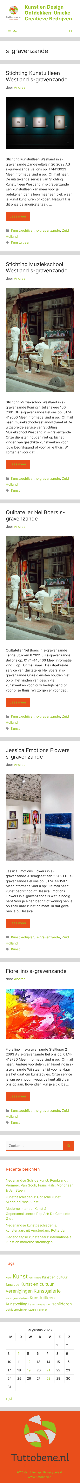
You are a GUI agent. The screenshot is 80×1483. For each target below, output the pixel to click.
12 (28, 1362)
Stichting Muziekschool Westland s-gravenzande (37, 267)
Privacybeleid (52, 1472)
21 (48, 1370)
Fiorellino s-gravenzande (36, 971)
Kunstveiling (16, 1304)
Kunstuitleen (20, 242)
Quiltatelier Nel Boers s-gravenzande (35, 515)
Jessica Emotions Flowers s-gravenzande (38, 753)
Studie (32, 1309)
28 (48, 1378)
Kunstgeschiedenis (17, 1298)
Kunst (15, 490)
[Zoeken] (68, 1146)
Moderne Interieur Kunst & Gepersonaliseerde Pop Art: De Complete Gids (38, 1214)
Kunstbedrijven (22, 230)
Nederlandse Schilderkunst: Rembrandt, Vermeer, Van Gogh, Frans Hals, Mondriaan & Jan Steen (39, 1185)
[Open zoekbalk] (70, 31)
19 (29, 1370)
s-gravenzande (48, 230)
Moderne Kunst (44, 1304)
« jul (9, 1399)
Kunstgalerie (47, 1291)
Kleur (9, 1277)
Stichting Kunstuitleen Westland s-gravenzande (37, 76)
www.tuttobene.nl (40, 1477)
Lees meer (18, 216)
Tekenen (42, 1309)
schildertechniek (16, 1309)
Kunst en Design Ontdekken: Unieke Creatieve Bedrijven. (49, 13)
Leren (32, 1304)
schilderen (62, 1303)
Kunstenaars (35, 1277)
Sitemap (35, 1472)
